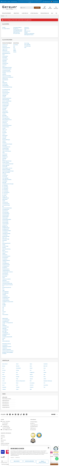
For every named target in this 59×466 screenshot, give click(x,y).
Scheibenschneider (6, 264)
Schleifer (4, 96)
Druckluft (4, 131)
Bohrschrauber (5, 116)
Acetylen (4, 128)
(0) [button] (47, 1)
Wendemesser (5, 156)
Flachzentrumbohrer (6, 256)
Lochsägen (4, 261)
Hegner (31, 374)
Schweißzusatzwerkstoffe (7, 336)
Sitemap (2, 441)
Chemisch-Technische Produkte (6, 72)
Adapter (3, 253)
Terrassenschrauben (6, 70)
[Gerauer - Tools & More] (9, 7)
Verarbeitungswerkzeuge (7, 87)
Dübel (3, 54)
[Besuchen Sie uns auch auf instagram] (18, 414)
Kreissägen (4, 108)
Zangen (3, 244)
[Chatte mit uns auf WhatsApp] (56, 458)
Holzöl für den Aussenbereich (5, 79)
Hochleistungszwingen (6, 219)
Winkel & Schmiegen (6, 169)
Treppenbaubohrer (6, 270)
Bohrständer (4, 276)
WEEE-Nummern (33, 428)
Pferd (17, 383)
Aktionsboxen (5, 199)
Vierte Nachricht (5, 403)
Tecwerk (17, 387)
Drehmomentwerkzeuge (7, 207)
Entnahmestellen (5, 126)
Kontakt (8, 1)
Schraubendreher (5, 209)
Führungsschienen (6, 118)
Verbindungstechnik (6, 146)
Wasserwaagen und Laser (7, 168)
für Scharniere (5, 189)
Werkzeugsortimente (6, 243)
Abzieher (4, 247)
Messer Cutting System (20, 380)
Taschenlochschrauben (6, 68)
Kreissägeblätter (5, 291)
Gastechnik (4, 122)
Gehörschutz (4, 50)
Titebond (31, 387)
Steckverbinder (5, 63)
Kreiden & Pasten (5, 162)
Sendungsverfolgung (33, 421)
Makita (14, 50)
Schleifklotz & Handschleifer (7, 301)
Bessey (3, 366)
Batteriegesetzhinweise (4, 444)
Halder (45, 372)
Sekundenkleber (5, 85)
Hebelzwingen (5, 217)
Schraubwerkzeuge (6, 205)
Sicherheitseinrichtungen (7, 144)
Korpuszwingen (5, 222)
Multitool (4, 109)
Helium (3, 134)
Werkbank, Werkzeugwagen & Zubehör (7, 353)
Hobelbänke (4, 348)
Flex (14, 47)
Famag (17, 370)
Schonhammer (5, 202)
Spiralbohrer (4, 267)
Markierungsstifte (5, 165)
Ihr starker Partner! (14, 1)
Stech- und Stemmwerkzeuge (5, 238)
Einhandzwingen (5, 212)
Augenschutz (4, 49)
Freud (3, 372)
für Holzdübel (5, 185)
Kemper (3, 376)
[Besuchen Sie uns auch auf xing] (24, 414)
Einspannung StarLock (6, 287)
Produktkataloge (27, 46)
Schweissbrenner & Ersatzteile (6, 335)
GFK (3, 307)
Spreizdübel (4, 57)
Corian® (4, 306)
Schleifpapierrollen (6, 297)
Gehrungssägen (5, 178)
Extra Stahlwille (27, 44)
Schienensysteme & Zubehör (7, 350)
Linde (3, 380)
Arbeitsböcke (4, 345)
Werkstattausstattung (6, 343)
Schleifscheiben (5, 298)
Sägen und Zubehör (6, 172)
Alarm (17, 363)
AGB (1, 438)
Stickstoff (4, 138)
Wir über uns (32, 423)
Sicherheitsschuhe (6, 51)
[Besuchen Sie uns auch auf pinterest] (15, 414)
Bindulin (17, 366)
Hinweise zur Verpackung (5, 443)
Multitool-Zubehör (5, 281)
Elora (45, 368)
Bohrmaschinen (5, 102)
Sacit (17, 385)
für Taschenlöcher (5, 192)
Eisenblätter (15, 44)
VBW (31, 389)
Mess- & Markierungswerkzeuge (6, 160)
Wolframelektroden (6, 341)
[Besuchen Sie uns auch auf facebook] (7, 414)
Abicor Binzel (4, 363)
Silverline (31, 385)
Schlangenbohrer (5, 266)
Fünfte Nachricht (5, 405)
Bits (3, 206)
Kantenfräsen (5, 106)
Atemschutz (4, 46)
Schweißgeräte (5, 329)
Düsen (3, 324)
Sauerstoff (4, 136)
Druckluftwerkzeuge (6, 89)
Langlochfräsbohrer (6, 260)
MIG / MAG (4, 331)
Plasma (3, 338)
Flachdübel (4, 60)
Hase (3, 374)
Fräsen (3, 277)
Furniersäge (4, 176)
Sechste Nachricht (5, 407)
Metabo (14, 51)
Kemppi (17, 376)
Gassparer (4, 142)
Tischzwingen (5, 234)
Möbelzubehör (5, 318)
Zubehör (4, 113)
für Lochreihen (5, 186)
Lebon (45, 378)
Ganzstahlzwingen (5, 213)
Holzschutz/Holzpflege (6, 75)
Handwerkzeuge (5, 148)
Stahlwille (4, 387)
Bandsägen (4, 115)
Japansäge (4, 182)
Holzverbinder (5, 59)
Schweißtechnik (5, 321)
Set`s (3, 288)
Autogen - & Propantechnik (7, 322)
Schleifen (4, 294)
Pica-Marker (32, 383)
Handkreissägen (5, 105)
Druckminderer (5, 123)
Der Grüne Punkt (33, 429)
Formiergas (4, 132)
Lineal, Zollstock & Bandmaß (7, 163)
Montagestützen (5, 229)
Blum (31, 366)
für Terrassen (5, 193)
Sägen (3, 290)
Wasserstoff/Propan (6, 139)
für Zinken (4, 195)
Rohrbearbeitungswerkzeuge (8, 170)
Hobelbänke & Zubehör (6, 346)
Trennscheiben (5, 314)
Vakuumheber (5, 111)
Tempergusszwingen (6, 233)
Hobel (3, 152)
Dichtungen (4, 145)
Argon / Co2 (4, 129)
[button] (57, 414)
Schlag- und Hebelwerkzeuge (5, 197)
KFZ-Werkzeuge (5, 246)
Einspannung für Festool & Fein (7, 285)
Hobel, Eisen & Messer (6, 151)
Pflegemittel (4, 82)
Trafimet (4, 389)
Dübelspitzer (4, 254)
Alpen (31, 363)
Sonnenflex (46, 385)
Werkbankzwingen (5, 236)
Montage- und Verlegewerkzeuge (5, 227)
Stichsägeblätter (5, 293)
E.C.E (3, 368)
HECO (17, 374)
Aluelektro (46, 363)
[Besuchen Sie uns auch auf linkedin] (26, 414)
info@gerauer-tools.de (8, 429)
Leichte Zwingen (5, 223)
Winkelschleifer (5, 112)
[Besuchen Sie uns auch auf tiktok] (21, 414)
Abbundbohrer (5, 251)
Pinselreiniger (5, 84)
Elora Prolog (26, 43)
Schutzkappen (5, 232)
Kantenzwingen (5, 220)
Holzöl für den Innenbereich (7, 77)
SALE (25, 47)
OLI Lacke (4, 383)
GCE (17, 372)
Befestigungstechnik (6, 53)
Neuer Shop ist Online (6, 398)
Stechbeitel (4, 240)
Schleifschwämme (5, 300)
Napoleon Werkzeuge (48, 380)
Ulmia (17, 389)
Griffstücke (4, 325)
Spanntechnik (5, 121)
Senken (3, 303)
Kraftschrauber (5, 93)
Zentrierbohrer (5, 273)
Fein (14, 46)
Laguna (31, 378)
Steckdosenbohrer (5, 269)
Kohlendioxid (4, 135)
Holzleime (4, 74)
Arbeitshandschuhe (6, 47)
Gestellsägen (4, 181)
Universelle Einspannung (7, 283)
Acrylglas (4, 304)
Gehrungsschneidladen (6, 179)
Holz (3, 308)
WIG (3, 339)
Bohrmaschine (5, 91)
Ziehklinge (4, 158)
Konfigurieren (29, 461)
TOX (44, 387)
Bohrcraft (45, 366)
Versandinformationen (34, 426)
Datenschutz (3, 436)
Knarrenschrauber (6, 92)
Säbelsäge (4, 95)
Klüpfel (3, 200)
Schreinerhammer (5, 203)
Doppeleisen (4, 155)
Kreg (17, 378)
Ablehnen (17, 461)
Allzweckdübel (5, 56)
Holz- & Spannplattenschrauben (7, 67)
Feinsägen (4, 173)
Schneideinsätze (5, 327)
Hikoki (14, 49)
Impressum (3, 435)
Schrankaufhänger (6, 319)
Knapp (3, 378)
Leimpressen (4, 225)
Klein (45, 376)
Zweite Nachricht (5, 400)
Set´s (3, 241)
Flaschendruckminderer (7, 125)
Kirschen (31, 376)
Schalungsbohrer (5, 263)
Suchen (37, 7)
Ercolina (3, 370)
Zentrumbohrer (5, 274)
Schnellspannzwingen (6, 230)
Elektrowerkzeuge (5, 99)
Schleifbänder (5, 296)
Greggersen (32, 372)
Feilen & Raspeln (5, 149)
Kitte (3, 81)
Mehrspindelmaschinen (7, 119)
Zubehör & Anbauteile (6, 349)
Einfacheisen (4, 154)
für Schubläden (5, 191)
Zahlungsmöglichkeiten (34, 424)
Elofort (31, 368)
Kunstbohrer (4, 259)
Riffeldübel (4, 61)
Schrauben (4, 64)
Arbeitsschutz (5, 44)
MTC (31, 380)
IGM (44, 374)
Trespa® (4, 311)
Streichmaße (4, 166)
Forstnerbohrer (5, 257)
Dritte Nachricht (5, 402)
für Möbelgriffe (5, 188)
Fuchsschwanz (5, 175)
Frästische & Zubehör (6, 279)
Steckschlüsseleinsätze (6, 98)
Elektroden (4, 328)
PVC (3, 310)
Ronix (3, 385)
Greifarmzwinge (5, 216)
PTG (44, 383)
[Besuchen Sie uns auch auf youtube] (13, 414)
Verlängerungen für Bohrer (7, 271)
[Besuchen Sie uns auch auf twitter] (10, 414)
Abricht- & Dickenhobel (6, 101)
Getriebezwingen (5, 215)
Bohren (3, 250)
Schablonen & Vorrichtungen (7, 183)
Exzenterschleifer (5, 103)
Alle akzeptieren (42, 462)
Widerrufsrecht (3, 440)
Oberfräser (4, 280)
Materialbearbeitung (6, 249)
